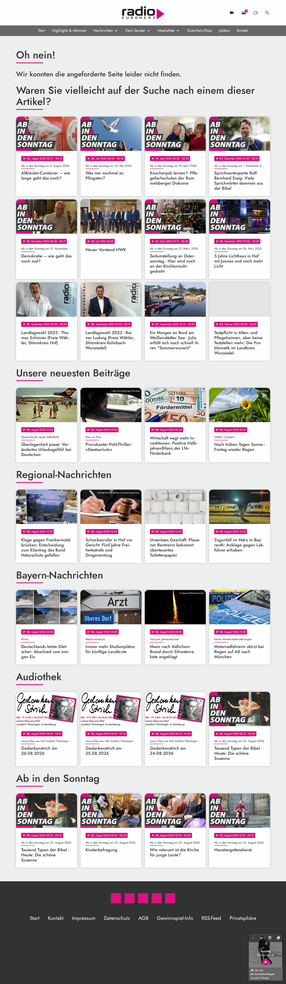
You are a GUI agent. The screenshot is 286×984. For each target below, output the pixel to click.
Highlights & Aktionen (69, 30)
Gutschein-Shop (199, 30)
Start (41, 30)
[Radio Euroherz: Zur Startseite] (143, 12)
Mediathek (166, 30)
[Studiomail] (45, 12)
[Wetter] (255, 12)
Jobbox (224, 30)
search (267, 12)
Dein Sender (135, 30)
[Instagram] (37, 12)
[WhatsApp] (20, 12)
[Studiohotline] (54, 12)
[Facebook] (29, 12)
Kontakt (242, 30)
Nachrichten (103, 30)
